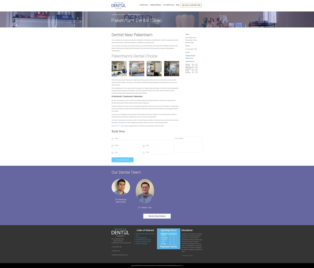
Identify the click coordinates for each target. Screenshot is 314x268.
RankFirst (180, 265)
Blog (177, 5)
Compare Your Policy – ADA (143, 241)
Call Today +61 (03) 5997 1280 (191, 5)
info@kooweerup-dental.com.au (120, 255)
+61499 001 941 (116, 251)
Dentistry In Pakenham (141, 243)
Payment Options (155, 5)
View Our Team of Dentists (157, 216)
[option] (119, 68)
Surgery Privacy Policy (187, 255)
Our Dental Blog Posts (141, 237)
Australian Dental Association (143, 239)
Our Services (144, 5)
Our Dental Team (168, 5)
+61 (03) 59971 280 (117, 247)
